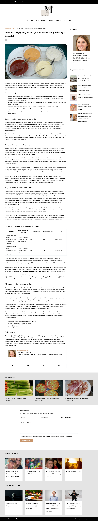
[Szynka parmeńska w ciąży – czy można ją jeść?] (79, 388)
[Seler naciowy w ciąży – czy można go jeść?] (19, 388)
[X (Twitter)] (28, 366)
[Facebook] (12, 366)
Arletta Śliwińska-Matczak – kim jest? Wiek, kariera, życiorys (53, 474)
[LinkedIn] (59, 366)
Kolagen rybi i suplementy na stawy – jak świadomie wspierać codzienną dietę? (85, 78)
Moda (26, 20)
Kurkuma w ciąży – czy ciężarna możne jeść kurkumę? (32, 506)
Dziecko (71, 20)
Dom (37, 20)
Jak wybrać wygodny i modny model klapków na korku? (84, 106)
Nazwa (23, 417)
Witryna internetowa (66, 417)
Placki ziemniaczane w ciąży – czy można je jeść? (47, 398)
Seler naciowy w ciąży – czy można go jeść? (15, 398)
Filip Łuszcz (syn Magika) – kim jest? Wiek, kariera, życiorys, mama (73, 506)
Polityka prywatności (18, 1)
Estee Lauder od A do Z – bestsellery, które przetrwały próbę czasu (85, 97)
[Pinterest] (43, 366)
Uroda (32, 20)
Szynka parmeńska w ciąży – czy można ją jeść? (77, 398)
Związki (43, 20)
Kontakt (4, 1)
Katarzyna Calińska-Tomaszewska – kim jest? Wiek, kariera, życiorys (13, 474)
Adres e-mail (44, 417)
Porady (58, 20)
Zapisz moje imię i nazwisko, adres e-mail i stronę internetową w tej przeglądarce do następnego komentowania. (47, 436)
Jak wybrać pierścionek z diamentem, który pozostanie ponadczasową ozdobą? (85, 87)
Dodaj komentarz (26, 422)
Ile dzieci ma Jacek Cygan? (73, 471)
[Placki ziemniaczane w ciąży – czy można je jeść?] (49, 388)
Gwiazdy (51, 20)
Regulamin (10, 1)
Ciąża (64, 20)
